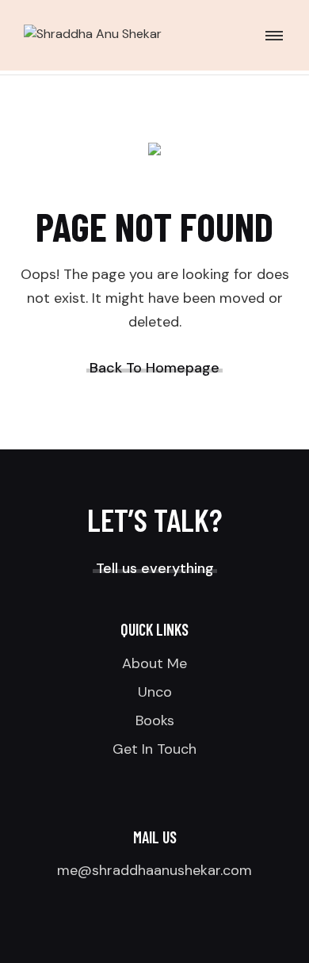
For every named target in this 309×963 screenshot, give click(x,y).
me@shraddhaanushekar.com (154, 870)
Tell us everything (155, 568)
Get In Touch (154, 749)
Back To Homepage (154, 367)
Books (154, 720)
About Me (154, 663)
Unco (155, 691)
